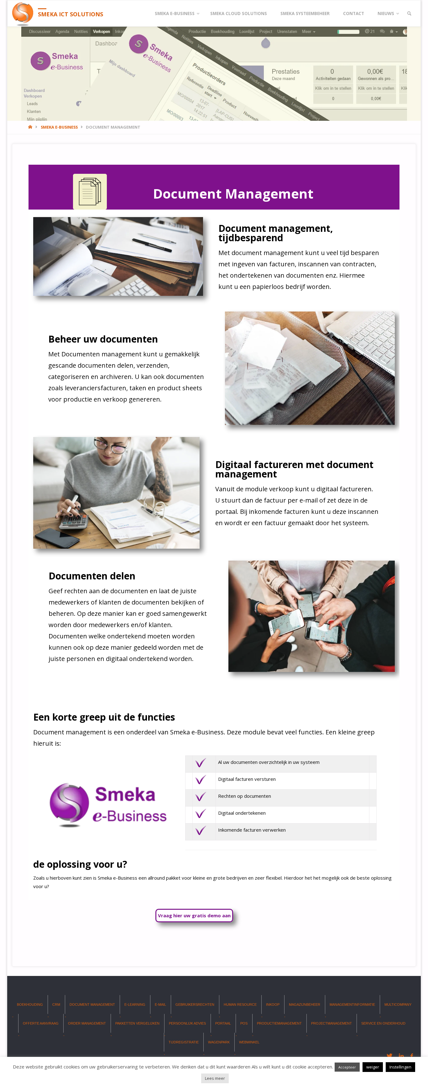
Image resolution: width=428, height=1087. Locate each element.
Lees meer (215, 1078)
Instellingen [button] (400, 1067)
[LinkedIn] (401, 1056)
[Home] (31, 127)
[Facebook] (411, 1056)
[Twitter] (389, 1056)
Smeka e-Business (59, 127)
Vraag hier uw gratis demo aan (194, 915)
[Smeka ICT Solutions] (22, 13)
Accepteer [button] (347, 1067)
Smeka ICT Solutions (70, 14)
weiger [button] (372, 1067)
